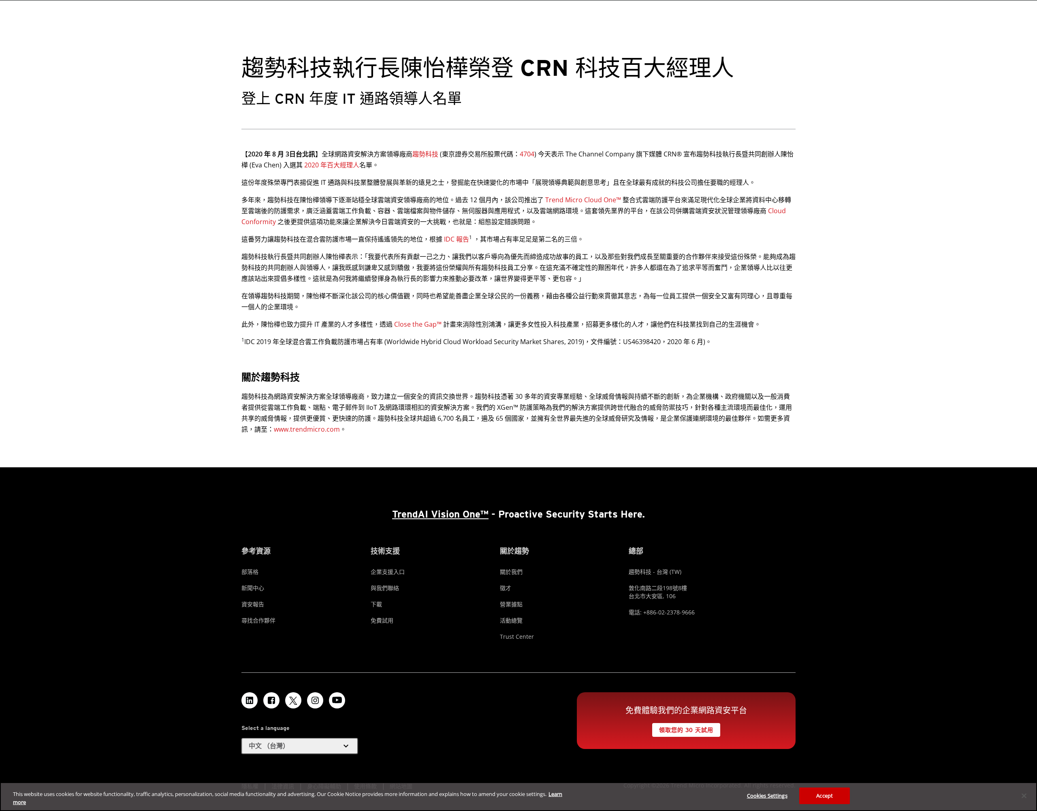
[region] (518, 796)
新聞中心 (252, 588)
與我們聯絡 (385, 588)
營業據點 (511, 604)
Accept (824, 795)
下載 (376, 604)
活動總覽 (511, 620)
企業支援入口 (388, 572)
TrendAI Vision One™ (440, 514)
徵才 (505, 588)
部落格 (249, 572)
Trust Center (517, 636)
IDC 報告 (456, 239)
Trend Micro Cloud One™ (583, 199)
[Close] (1024, 796)
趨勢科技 (425, 154)
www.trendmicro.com (307, 429)
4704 (527, 154)
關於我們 (511, 572)
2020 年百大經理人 (331, 164)
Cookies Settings (767, 795)
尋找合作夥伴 (258, 620)
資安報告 (252, 604)
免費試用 (382, 620)
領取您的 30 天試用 (686, 730)
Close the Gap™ (418, 324)
